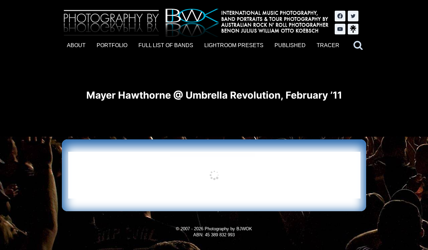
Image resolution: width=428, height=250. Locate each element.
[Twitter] (353, 16)
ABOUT (76, 45)
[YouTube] (340, 29)
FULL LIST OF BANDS (165, 45)
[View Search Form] (358, 45)
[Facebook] (340, 16)
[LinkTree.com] (353, 29)
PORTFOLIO (112, 45)
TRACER (328, 45)
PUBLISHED (290, 45)
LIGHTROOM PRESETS (233, 45)
